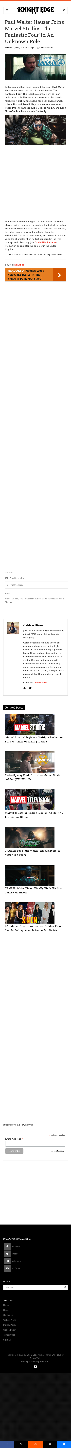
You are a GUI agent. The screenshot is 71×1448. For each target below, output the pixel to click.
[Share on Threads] (50, 1444)
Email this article (16, 578)
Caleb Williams (46, 48)
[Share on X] (21, 1444)
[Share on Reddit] (35, 1444)
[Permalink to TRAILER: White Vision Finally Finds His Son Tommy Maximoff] (29, 875)
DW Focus (56, 1355)
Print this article (16, 585)
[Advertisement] (35, 182)
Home (6, 1305)
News (9, 48)
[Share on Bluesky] (64, 1444)
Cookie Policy (9, 1330)
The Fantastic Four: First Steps (33, 599)
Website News (9, 1320)
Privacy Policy (9, 1325)
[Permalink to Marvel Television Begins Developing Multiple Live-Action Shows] (29, 799)
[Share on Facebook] (7, 1444)
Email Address (14, 1138)
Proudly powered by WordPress (35, 1361)
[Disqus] (35, 983)
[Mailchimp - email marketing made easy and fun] (57, 1151)
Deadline (19, 264)
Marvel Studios (11, 599)
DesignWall (35, 1358)
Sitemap (7, 1340)
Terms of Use (9, 1335)
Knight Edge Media (35, 1355)
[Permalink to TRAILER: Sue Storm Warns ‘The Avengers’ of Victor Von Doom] (29, 837)
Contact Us (8, 1315)
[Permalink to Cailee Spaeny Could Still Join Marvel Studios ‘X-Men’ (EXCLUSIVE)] (29, 762)
